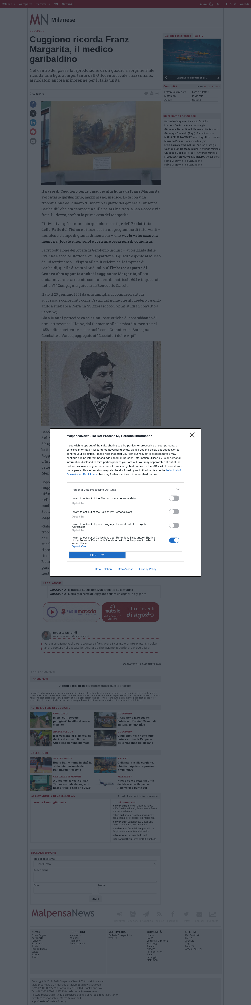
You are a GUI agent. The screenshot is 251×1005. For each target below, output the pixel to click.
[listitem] (125, 489)
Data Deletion (103, 569)
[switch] (174, 498)
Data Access (125, 569)
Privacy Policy (147, 569)
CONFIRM (97, 555)
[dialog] (125, 502)
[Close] (193, 436)
